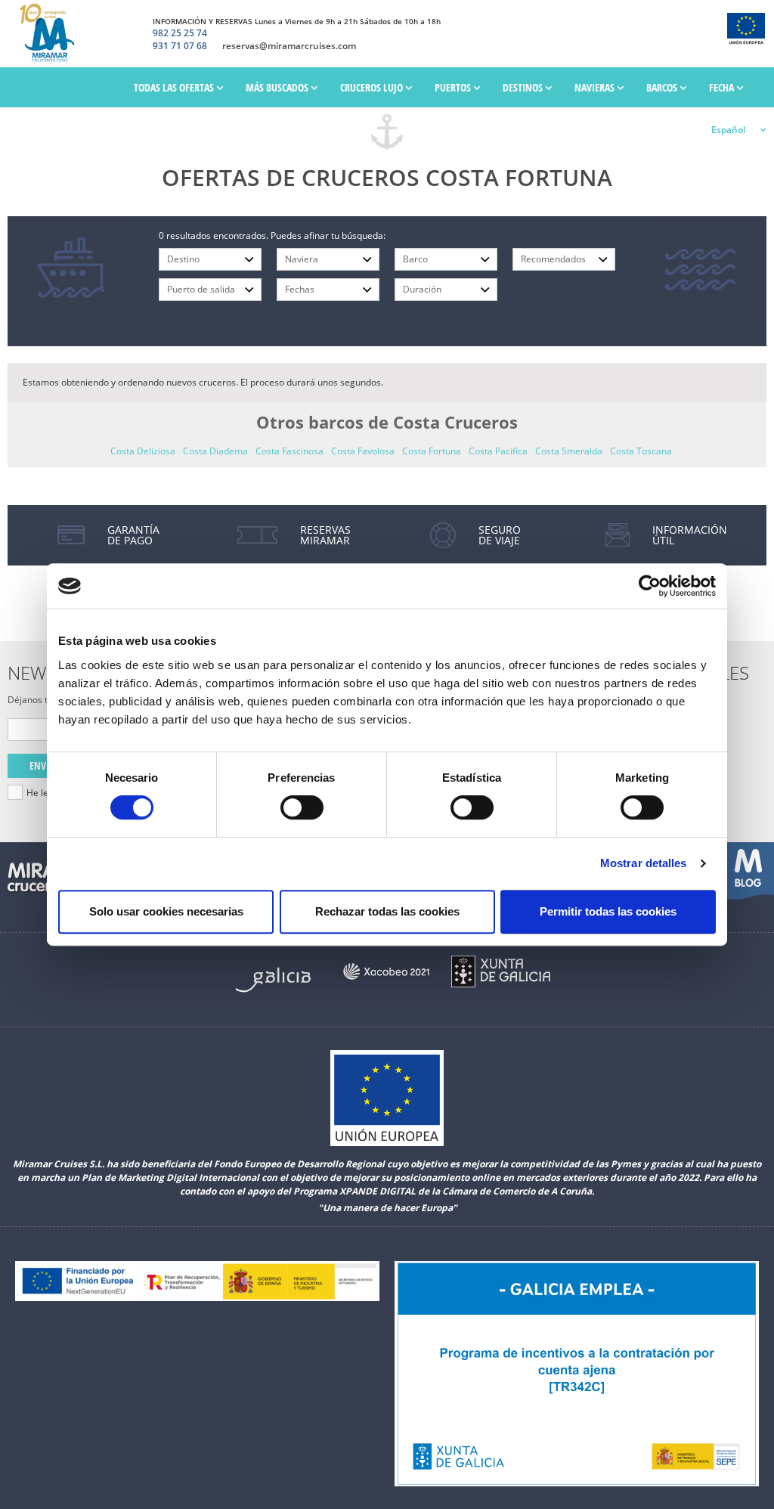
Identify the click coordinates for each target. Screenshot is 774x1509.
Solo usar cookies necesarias (166, 911)
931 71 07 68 (180, 46)
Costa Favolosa (363, 451)
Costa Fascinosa (289, 451)
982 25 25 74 (180, 33)
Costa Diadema (215, 451)
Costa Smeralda (568, 451)
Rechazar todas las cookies (387, 911)
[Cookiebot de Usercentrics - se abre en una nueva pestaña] (650, 586)
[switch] (302, 807)
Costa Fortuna (431, 451)
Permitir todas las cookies (608, 911)
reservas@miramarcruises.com (289, 46)
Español (728, 129)
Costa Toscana (641, 451)
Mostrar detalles (643, 863)
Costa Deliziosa (142, 451)
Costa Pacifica (498, 451)
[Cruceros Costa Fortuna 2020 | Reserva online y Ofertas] (50, 33)
